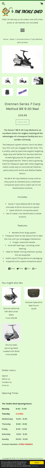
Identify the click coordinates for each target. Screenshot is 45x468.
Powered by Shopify (35, 458)
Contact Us (7, 382)
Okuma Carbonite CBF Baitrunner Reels (11, 311)
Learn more (34, 466)
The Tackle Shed (22, 458)
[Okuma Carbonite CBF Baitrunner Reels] (11, 296)
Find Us (5, 385)
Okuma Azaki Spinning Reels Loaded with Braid (11, 348)
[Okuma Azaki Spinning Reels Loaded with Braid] (11, 332)
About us (6, 379)
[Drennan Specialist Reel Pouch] (33, 293)
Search (5, 376)
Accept (37, 463)
